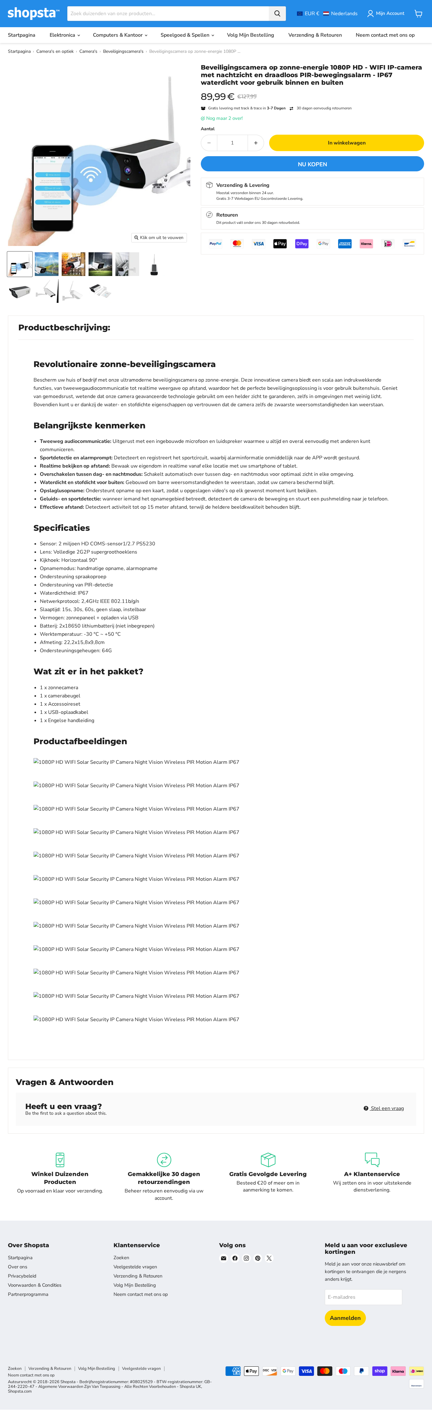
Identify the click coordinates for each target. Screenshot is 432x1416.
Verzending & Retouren (315, 35)
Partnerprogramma (28, 1294)
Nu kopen (312, 164)
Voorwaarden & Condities (34, 1285)
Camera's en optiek (55, 51)
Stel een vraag (387, 1108)
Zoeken (121, 1257)
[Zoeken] (277, 13)
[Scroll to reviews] (312, 90)
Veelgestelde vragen (135, 1267)
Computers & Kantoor (118, 35)
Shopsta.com (20, 1391)
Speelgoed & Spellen (186, 35)
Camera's (88, 51)
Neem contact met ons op (385, 35)
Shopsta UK (190, 1386)
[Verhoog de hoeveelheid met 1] (256, 143)
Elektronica (63, 35)
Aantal (207, 129)
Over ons (17, 1267)
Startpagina (21, 35)
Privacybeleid (22, 1276)
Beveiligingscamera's (123, 51)
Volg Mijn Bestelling (250, 35)
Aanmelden (345, 1318)
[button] (327, 14)
